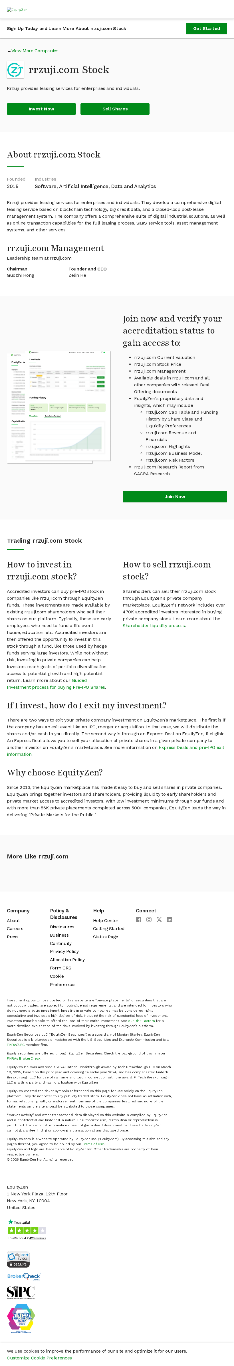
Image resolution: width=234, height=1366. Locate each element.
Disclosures (62, 926)
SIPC (21, 1045)
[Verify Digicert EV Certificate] (18, 1259)
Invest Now (41, 109)
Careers (15, 928)
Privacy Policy (64, 951)
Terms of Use (93, 1144)
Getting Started (109, 928)
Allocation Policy (67, 959)
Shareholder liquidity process (154, 625)
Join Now (175, 496)
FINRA (11, 1045)
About (13, 920)
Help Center (105, 920)
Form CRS (60, 968)
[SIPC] (21, 1292)
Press (12, 936)
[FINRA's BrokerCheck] (24, 1276)
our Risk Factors (141, 1021)
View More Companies (34, 50)
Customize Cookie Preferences (39, 1358)
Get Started (206, 28)
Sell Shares (115, 109)
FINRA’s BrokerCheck (24, 1058)
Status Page (105, 936)
